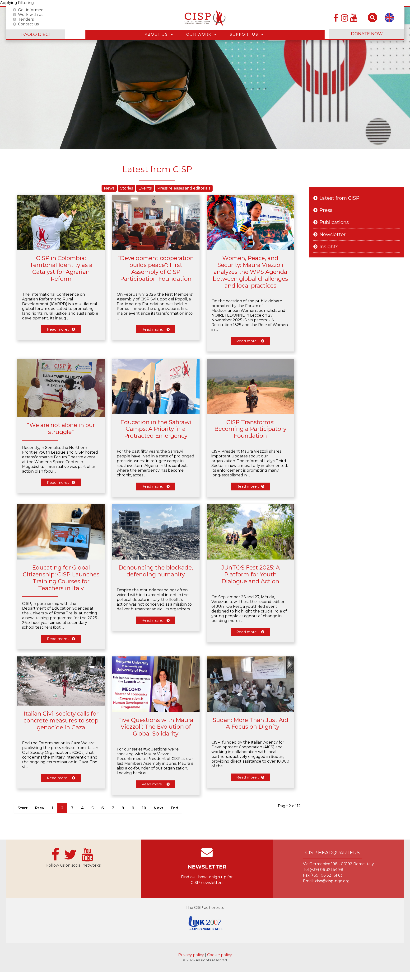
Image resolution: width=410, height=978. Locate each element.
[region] (205, 78)
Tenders (26, 19)
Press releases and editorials (183, 188)
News (109, 188)
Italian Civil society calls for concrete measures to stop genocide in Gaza (60, 720)
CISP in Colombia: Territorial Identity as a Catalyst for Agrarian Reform (61, 268)
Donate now (367, 33)
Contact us (28, 24)
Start (23, 808)
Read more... (58, 329)
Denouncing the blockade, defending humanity (155, 571)
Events (145, 188)
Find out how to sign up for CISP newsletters (207, 880)
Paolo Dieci (35, 34)
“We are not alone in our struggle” (61, 428)
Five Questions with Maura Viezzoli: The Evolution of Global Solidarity (155, 727)
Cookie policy (219, 955)
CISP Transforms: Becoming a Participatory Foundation (250, 429)
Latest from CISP (339, 198)
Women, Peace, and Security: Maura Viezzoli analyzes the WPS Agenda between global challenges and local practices (250, 272)
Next (158, 808)
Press (325, 210)
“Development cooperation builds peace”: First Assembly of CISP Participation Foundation (156, 268)
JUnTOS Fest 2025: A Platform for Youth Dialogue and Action (250, 574)
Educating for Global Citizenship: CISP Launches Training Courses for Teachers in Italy (61, 577)
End (174, 808)
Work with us (30, 14)
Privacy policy (191, 955)
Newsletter (332, 234)
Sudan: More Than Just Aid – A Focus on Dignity (250, 723)
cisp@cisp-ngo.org (332, 881)
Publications (334, 222)
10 (144, 808)
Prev (39, 808)
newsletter (207, 867)
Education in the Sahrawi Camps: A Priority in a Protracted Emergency (155, 429)
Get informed (31, 10)
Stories (126, 188)
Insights (328, 246)
